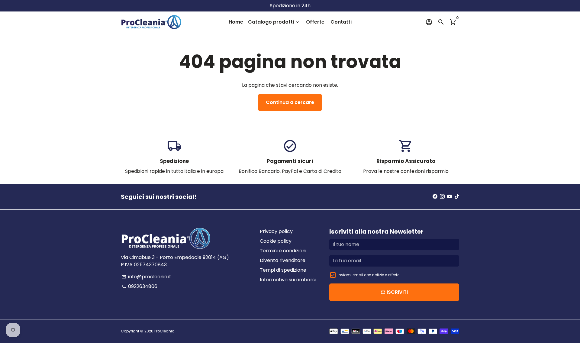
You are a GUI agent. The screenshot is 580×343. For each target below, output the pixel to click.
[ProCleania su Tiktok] (456, 196)
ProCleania (164, 331)
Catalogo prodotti (274, 21)
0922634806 (139, 286)
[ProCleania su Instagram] (442, 196)
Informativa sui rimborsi (288, 279)
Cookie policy (276, 241)
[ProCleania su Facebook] (435, 196)
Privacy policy (276, 231)
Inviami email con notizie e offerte (368, 274)
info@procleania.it (146, 276)
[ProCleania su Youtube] (449, 196)
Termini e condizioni (283, 250)
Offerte (315, 21)
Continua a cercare (290, 102)
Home (236, 21)
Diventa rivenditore (282, 260)
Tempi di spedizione (283, 270)
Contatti (341, 21)
